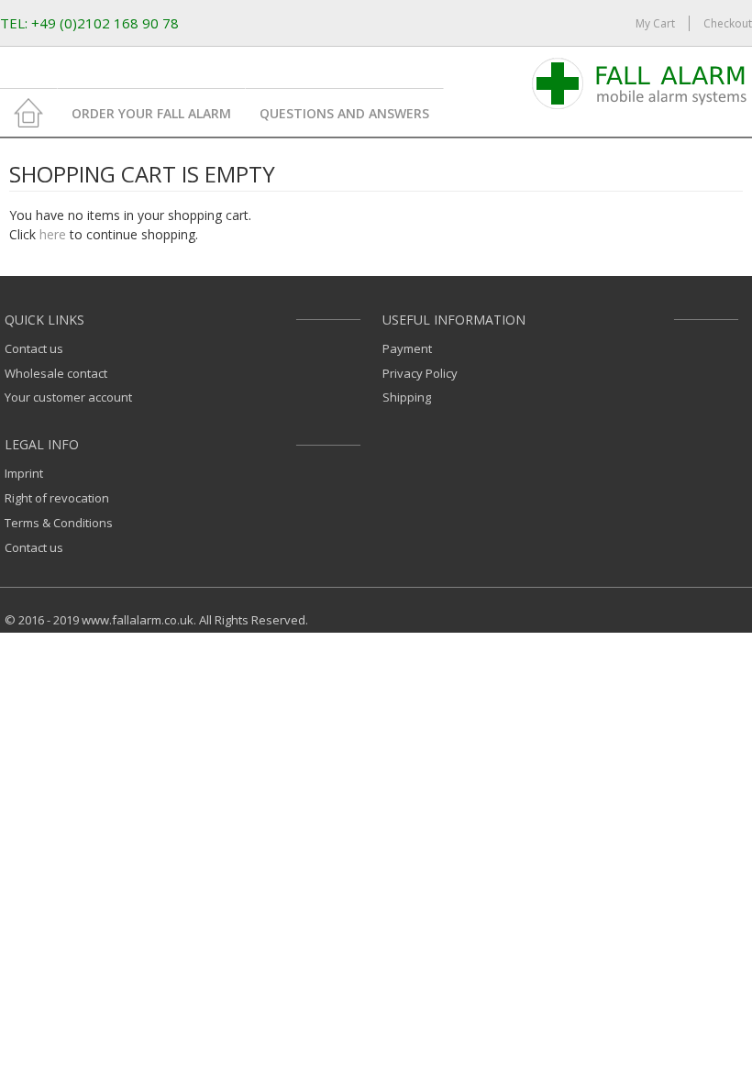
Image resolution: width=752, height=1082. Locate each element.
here (52, 234)
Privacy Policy (420, 373)
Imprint (24, 473)
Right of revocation (57, 498)
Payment (407, 348)
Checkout (727, 23)
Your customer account (68, 397)
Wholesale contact (56, 373)
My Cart (655, 23)
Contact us (34, 348)
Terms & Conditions (59, 522)
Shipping (406, 397)
